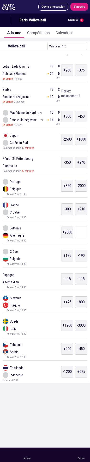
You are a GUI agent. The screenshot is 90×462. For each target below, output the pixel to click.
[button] (45, 55)
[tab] (14, 32)
